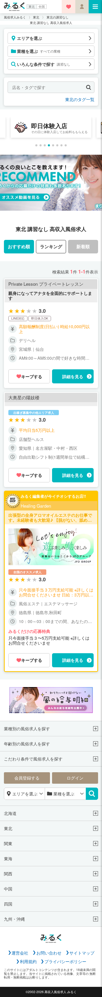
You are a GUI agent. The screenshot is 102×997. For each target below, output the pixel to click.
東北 (32, 6)
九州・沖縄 (14, 919)
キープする (31, 376)
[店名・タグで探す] (88, 87)
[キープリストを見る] (68, 6)
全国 (41, 6)
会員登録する (26, 778)
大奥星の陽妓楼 (23, 397)
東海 (8, 858)
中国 (8, 888)
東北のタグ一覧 (79, 99)
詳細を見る (72, 376)
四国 (8, 903)
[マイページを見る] (82, 6)
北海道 (10, 813)
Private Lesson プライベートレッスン (45, 283)
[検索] (92, 794)
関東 (8, 843)
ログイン (75, 778)
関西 (8, 873)
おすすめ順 (19, 246)
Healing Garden (36, 505)
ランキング (51, 246)
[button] (36, 145)
